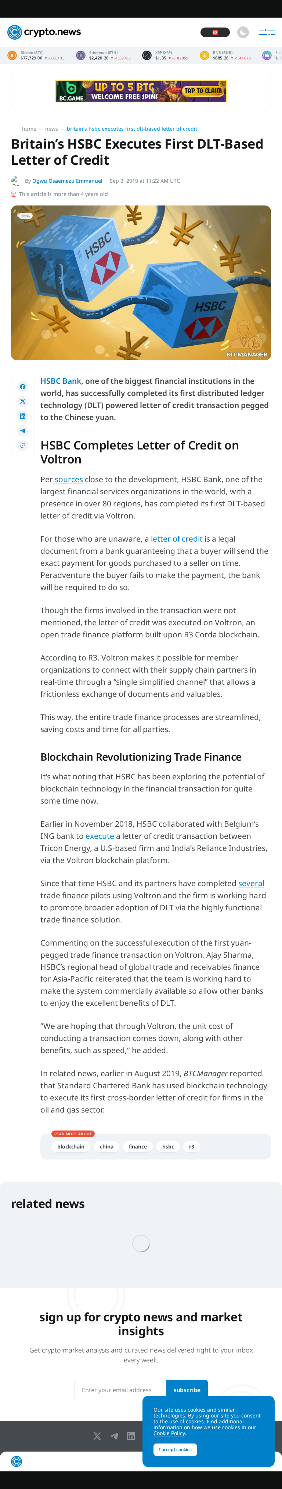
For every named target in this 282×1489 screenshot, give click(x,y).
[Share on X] (22, 401)
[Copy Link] (22, 445)
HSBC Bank (60, 381)
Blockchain (70, 1146)
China (106, 1146)
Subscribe (187, 1390)
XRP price (165, 55)
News (51, 128)
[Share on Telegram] (22, 430)
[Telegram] (116, 1436)
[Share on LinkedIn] (22, 416)
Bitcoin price (36, 55)
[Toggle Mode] (243, 32)
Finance (138, 1146)
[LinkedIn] (132, 1436)
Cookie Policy (169, 1433)
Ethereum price (103, 55)
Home (29, 128)
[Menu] (267, 32)
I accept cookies (175, 1449)
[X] (99, 1436)
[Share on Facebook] (22, 386)
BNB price (225, 55)
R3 (191, 1146)
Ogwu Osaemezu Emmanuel (67, 180)
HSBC (168, 1146)
